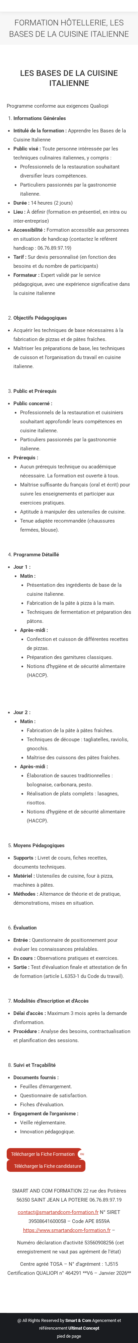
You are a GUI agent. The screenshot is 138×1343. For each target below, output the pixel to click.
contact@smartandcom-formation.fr (58, 1212)
